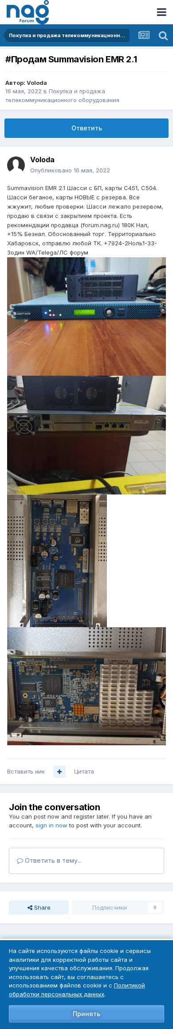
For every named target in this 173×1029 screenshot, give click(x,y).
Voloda (37, 82)
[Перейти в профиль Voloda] (16, 165)
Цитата (84, 771)
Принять (86, 1014)
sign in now (51, 825)
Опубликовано (70, 170)
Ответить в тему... (52, 860)
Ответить (86, 128)
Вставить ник (26, 771)
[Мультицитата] (59, 772)
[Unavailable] (86, 316)
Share (41, 907)
